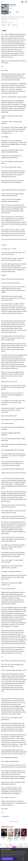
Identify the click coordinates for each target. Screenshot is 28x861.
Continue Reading (14, 821)
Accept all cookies (7, 858)
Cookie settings (20, 858)
